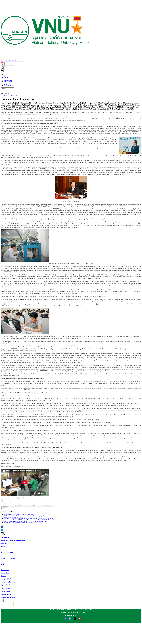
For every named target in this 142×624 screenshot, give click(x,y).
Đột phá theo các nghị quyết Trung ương (13, 540)
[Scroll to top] (2, 600)
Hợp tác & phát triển (8, 81)
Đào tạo (5, 79)
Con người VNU (6, 579)
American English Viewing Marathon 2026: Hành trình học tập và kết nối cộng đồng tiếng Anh (26, 521)
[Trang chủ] (45, 59)
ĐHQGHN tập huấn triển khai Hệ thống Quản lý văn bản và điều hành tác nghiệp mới (24, 515)
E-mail (13, 61)
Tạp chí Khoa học (6, 585)
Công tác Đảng (5, 573)
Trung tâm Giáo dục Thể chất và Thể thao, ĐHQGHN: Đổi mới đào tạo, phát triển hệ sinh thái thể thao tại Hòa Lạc (31, 520)
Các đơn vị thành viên (9, 85)
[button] (71, 527)
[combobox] (3, 63)
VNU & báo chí (5, 591)
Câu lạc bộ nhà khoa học (8, 582)
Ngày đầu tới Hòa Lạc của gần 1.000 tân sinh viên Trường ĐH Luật (19, 514)
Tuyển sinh (4, 543)
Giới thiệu (6, 77)
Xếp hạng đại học (6, 594)
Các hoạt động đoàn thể (8, 597)
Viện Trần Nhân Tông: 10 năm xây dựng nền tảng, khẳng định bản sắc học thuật (22, 522)
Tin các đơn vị (5, 570)
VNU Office (9, 61)
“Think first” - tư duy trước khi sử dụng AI (14, 517)
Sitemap (22, 61)
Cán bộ (5, 84)
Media (2, 564)
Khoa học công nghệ (8, 80)
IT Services (18, 61)
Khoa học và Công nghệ (8, 558)
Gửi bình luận (4, 507)
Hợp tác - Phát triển (7, 552)
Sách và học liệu (5, 588)
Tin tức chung (13, 95)
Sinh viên (6, 83)
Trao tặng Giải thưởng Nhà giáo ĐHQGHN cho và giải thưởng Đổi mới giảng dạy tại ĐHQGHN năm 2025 (29, 518)
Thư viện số (3, 61)
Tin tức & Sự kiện (5, 95)
